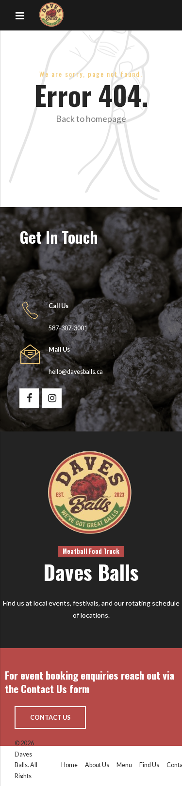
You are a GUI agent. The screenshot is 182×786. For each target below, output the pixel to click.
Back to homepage (91, 119)
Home (69, 765)
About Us (97, 765)
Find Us (149, 765)
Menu (124, 765)
